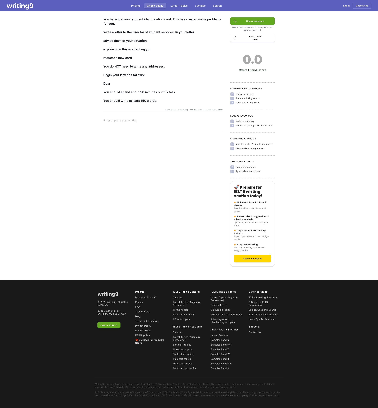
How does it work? (145, 297)
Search (217, 5)
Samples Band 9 (220, 368)
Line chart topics (182, 349)
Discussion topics (220, 309)
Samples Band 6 (220, 339)
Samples (200, 5)
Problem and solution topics (226, 314)
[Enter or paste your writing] (163, 125)
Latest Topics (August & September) (186, 304)
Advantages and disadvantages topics (223, 321)
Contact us (255, 332)
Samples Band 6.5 (221, 344)
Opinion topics (219, 305)
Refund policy (143, 330)
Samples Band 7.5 (220, 354)
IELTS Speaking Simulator (263, 297)
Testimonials (142, 311)
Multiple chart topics (184, 368)
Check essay (155, 5)
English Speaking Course (262, 309)
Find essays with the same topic (203, 109)
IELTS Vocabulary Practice (263, 314)
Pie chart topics (182, 358)
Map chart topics (182, 363)
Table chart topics (183, 354)
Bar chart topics (182, 344)
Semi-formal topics (183, 314)
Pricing (135, 5)
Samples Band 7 (220, 349)
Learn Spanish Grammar (262, 319)
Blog (137, 316)
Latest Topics (179, 5)
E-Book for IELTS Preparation (258, 304)
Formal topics (180, 309)
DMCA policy (142, 335)
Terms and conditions (147, 321)
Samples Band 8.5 (221, 363)
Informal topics (181, 319)
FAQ (137, 306)
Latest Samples (219, 335)
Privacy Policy (143, 325)
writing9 (20, 6)
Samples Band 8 (220, 358)
